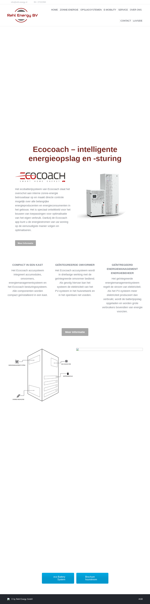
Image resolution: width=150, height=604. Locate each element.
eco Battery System (59, 578)
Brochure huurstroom (91, 578)
